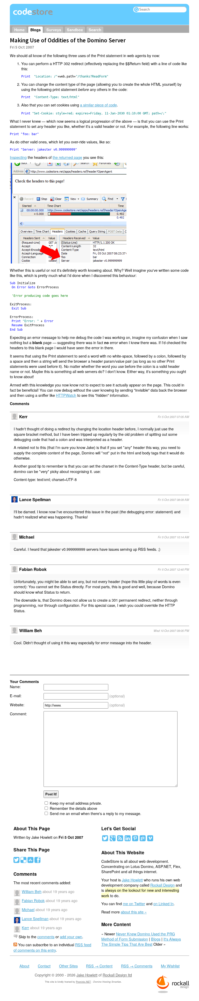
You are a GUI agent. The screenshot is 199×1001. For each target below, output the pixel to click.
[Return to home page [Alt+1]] (33, 15)
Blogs (35, 29)
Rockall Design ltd (117, 974)
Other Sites (68, 965)
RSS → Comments (136, 965)
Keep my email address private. (76, 803)
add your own (71, 936)
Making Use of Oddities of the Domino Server (68, 40)
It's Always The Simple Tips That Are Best (141, 941)
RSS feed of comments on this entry (52, 947)
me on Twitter (134, 903)
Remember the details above (73, 808)
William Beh (30, 630)
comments (45, 936)
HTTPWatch (66, 395)
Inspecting (18, 157)
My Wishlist (170, 965)
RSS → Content (99, 965)
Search (95, 29)
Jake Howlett (132, 879)
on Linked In (163, 903)
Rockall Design (162, 885)
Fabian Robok (33, 569)
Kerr (25, 927)
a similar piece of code (98, 104)
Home (19, 29)
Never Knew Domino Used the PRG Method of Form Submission (138, 936)
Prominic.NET (83, 981)
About (24, 965)
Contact (44, 965)
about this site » (134, 911)
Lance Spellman (35, 499)
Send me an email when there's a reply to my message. (95, 813)
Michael (28, 909)
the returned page (67, 157)
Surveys (53, 29)
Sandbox (75, 29)
